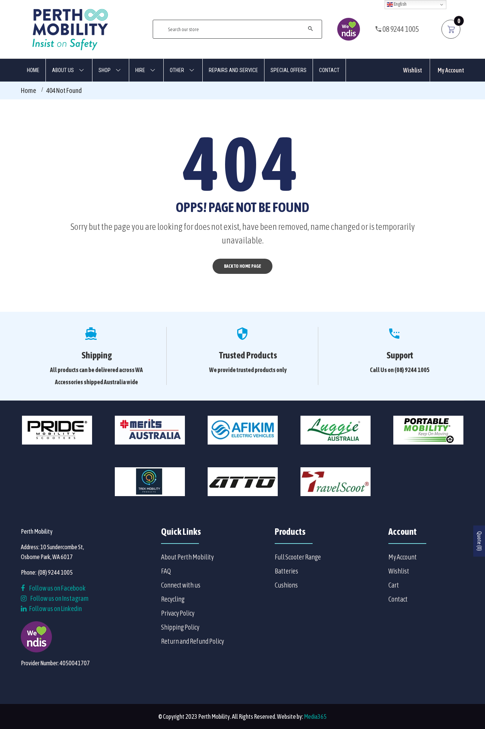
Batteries (286, 571)
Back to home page (242, 266)
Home (28, 90)
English (400, 4)
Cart (393, 585)
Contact (398, 599)
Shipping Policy (180, 627)
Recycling (173, 599)
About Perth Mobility (187, 557)
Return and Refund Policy (192, 641)
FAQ (166, 571)
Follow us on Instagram (59, 598)
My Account (451, 70)
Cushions (286, 585)
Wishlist (412, 70)
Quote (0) (479, 541)
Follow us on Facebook (57, 588)
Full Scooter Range (298, 557)
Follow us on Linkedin (55, 609)
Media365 (315, 716)
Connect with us (180, 585)
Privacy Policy (177, 613)
